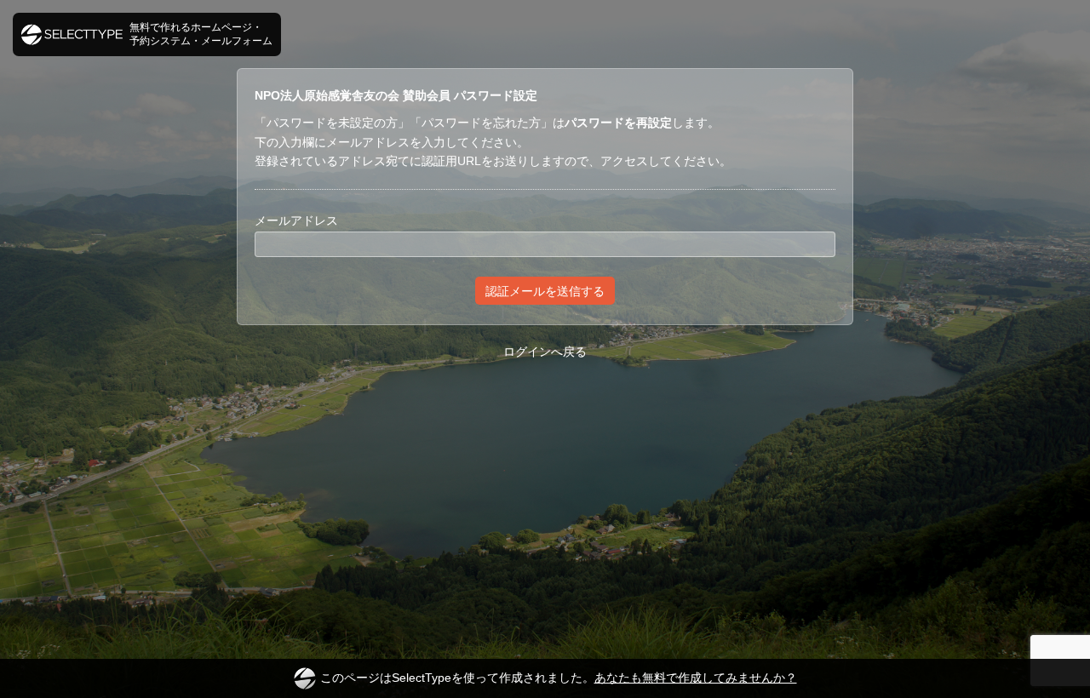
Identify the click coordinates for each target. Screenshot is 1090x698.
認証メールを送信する (545, 291)
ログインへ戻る (545, 351)
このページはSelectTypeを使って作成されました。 (558, 677)
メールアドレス (296, 220)
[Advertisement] (545, 429)
